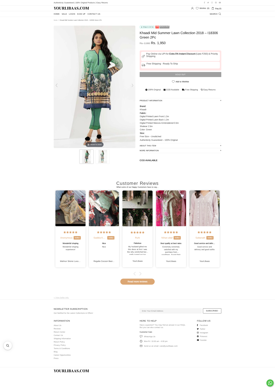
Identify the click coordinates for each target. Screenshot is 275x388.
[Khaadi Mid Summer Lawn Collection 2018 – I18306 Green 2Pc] (86, 156)
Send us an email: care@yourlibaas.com (161, 346)
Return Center (59, 332)
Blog (55, 352)
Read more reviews (137, 281)
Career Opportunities (62, 355)
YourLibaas (72, 8)
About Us (57, 325)
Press (56, 358)
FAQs (182, 325)
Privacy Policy (60, 345)
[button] (135, 274)
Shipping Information (62, 338)
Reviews (57, 329)
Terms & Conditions (62, 348)
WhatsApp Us (149, 336)
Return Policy (59, 342)
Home (56, 20)
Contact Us (58, 335)
